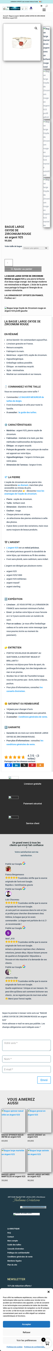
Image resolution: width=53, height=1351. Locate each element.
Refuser (26, 1332)
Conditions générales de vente (33, 717)
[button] (48, 1291)
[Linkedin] (16, 765)
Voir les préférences (27, 1340)
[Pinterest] (32, 765)
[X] (24, 765)
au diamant (23, 485)
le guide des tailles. (28, 412)
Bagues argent (14, 16)
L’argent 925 (12, 548)
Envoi (44, 1080)
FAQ (9, 1233)
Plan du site (12, 1265)
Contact (10, 1237)
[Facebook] (8, 765)
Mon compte (12, 1241)
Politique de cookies (15, 1347)
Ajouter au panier (23, 269)
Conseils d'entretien (15, 1249)
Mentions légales (14, 1261)
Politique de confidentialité (34, 1347)
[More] (40, 765)
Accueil (5, 16)
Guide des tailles (14, 1245)
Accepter (26, 1324)
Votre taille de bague (13, 246)
